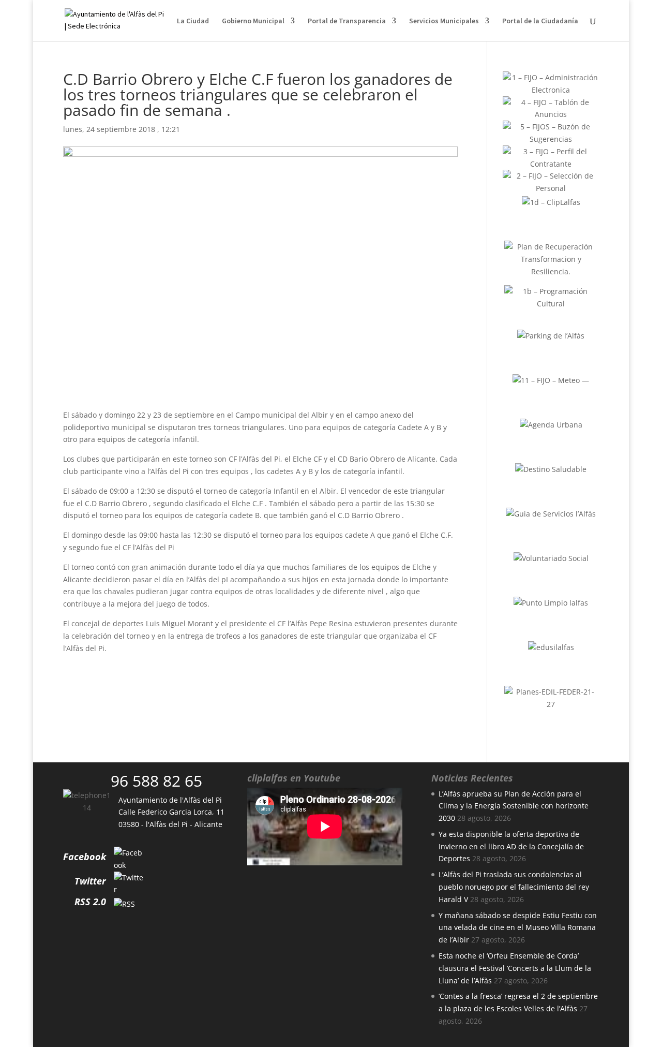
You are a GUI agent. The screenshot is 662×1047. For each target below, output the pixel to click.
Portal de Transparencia (347, 21)
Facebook (84, 856)
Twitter (90, 881)
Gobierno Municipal (253, 21)
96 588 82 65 (156, 780)
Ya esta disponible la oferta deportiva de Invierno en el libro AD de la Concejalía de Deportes (511, 846)
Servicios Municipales (444, 21)
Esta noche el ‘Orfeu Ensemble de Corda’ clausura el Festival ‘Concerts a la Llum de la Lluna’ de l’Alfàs (515, 968)
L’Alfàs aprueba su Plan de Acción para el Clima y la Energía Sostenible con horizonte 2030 (514, 806)
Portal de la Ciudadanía (540, 21)
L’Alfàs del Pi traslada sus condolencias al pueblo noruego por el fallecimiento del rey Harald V (514, 886)
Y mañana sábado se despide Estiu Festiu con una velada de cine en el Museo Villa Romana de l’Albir (518, 927)
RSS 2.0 (90, 901)
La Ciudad (193, 21)
